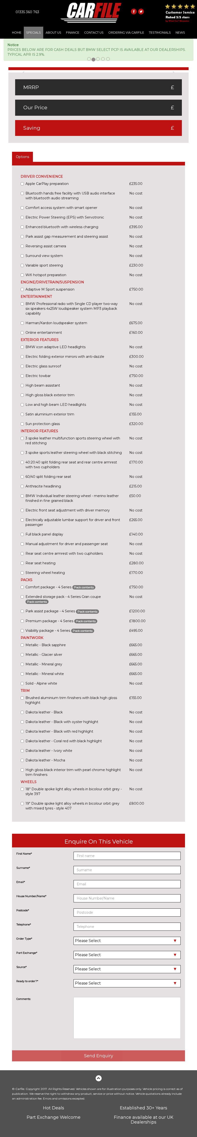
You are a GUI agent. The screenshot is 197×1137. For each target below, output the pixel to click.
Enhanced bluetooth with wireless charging (61, 227)
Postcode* (22, 910)
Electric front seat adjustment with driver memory (67, 510)
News (180, 32)
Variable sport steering (44, 265)
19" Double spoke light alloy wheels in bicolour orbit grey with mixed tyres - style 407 (72, 805)
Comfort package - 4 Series (59, 587)
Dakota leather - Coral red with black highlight (63, 741)
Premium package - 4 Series (60, 621)
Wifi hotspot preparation (45, 275)
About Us (53, 32)
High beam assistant (42, 385)
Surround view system (44, 256)
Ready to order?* (27, 981)
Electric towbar (38, 376)
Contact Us (94, 32)
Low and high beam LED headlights (55, 404)
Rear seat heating (40, 563)
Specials (33, 32)
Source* (21, 967)
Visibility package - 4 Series (58, 630)
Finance (72, 32)
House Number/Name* (31, 896)
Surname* (23, 867)
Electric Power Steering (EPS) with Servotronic (64, 217)
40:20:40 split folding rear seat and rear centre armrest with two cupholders (71, 464)
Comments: (23, 999)
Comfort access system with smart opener (61, 208)
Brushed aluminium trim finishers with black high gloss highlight (71, 700)
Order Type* (24, 938)
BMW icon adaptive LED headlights (55, 347)
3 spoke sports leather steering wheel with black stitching (73, 452)
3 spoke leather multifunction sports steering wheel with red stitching (72, 440)
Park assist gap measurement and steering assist (66, 236)
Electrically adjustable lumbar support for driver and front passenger (72, 522)
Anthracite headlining (43, 486)
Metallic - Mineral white (44, 674)
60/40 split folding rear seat (48, 476)
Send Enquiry (98, 1055)
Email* (20, 882)
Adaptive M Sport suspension (49, 289)
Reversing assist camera (45, 246)
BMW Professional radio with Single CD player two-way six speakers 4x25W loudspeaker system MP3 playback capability (71, 309)
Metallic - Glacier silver (43, 654)
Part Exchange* (26, 953)
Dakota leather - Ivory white (48, 750)
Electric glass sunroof (43, 366)
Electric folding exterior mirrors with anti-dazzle (64, 356)
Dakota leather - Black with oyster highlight (61, 722)
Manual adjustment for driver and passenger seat (66, 544)
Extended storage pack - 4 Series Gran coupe (63, 599)
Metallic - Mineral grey (43, 664)
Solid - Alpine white (41, 683)
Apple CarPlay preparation (47, 184)
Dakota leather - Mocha (45, 760)
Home (16, 32)
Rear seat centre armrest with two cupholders (64, 553)
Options (22, 157)
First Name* (24, 853)
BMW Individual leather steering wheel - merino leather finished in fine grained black (72, 498)
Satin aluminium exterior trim (49, 414)
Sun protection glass (42, 424)
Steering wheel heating (45, 573)
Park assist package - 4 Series (61, 611)
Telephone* (23, 924)
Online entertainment (43, 332)
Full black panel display (44, 534)
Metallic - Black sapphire (45, 645)
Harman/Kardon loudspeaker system (56, 323)
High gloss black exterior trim (49, 395)
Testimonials (160, 32)
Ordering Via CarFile (126, 32)
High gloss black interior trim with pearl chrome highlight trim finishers (73, 772)
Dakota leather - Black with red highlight (59, 731)
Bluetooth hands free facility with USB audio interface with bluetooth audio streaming (70, 195)
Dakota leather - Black (44, 712)
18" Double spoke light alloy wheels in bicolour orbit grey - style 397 (73, 791)
